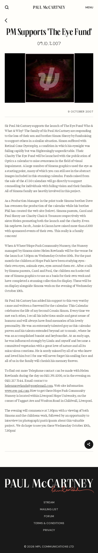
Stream (49, 502)
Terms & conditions (49, 523)
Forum (49, 516)
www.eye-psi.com (17, 390)
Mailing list (49, 509)
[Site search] (7, 7)
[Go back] (6, 20)
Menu (89, 7)
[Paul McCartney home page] (49, 7)
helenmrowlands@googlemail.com (29, 385)
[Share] (88, 444)
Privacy (49, 530)
